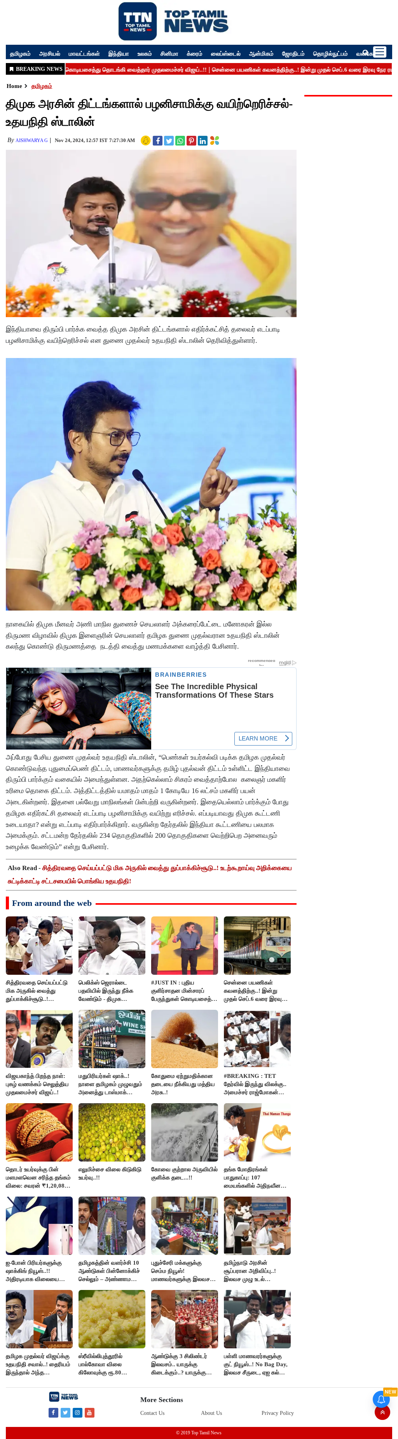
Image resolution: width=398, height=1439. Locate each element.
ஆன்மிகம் (261, 53)
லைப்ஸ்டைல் (226, 53)
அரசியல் (49, 53)
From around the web (52, 903)
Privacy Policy (278, 1413)
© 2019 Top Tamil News (199, 1432)
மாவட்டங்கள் (84, 53)
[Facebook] (53, 1412)
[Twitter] (65, 1412)
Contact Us (152, 1413)
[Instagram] (77, 1412)
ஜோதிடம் (293, 53)
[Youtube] (89, 1412)
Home (14, 86)
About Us (211, 1413)
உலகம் (145, 53)
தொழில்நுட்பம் (330, 53)
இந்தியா (118, 53)
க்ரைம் (194, 53)
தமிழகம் (20, 53)
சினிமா (169, 53)
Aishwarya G (32, 140)
